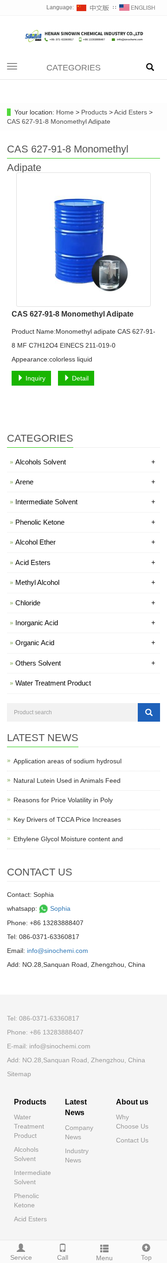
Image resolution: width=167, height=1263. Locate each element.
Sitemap (19, 1074)
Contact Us (132, 1140)
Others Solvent (85, 663)
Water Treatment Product (53, 683)
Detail (79, 378)
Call (62, 1257)
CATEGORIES (73, 67)
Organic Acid (85, 643)
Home (65, 112)
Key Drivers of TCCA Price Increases (67, 819)
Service (21, 1257)
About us (132, 1102)
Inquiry (34, 378)
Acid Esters (131, 112)
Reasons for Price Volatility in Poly (63, 800)
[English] (137, 7)
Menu (104, 1258)
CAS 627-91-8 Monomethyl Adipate (58, 121)
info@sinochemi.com (57, 950)
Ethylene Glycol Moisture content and (68, 839)
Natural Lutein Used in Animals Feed (67, 780)
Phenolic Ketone (85, 522)
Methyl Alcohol (85, 582)
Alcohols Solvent (85, 462)
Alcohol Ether (85, 542)
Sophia (59, 908)
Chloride (85, 603)
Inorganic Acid (85, 623)
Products (95, 112)
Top (146, 1257)
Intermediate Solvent (85, 502)
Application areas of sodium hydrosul (67, 761)
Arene (85, 482)
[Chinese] (93, 7)
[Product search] (149, 712)
